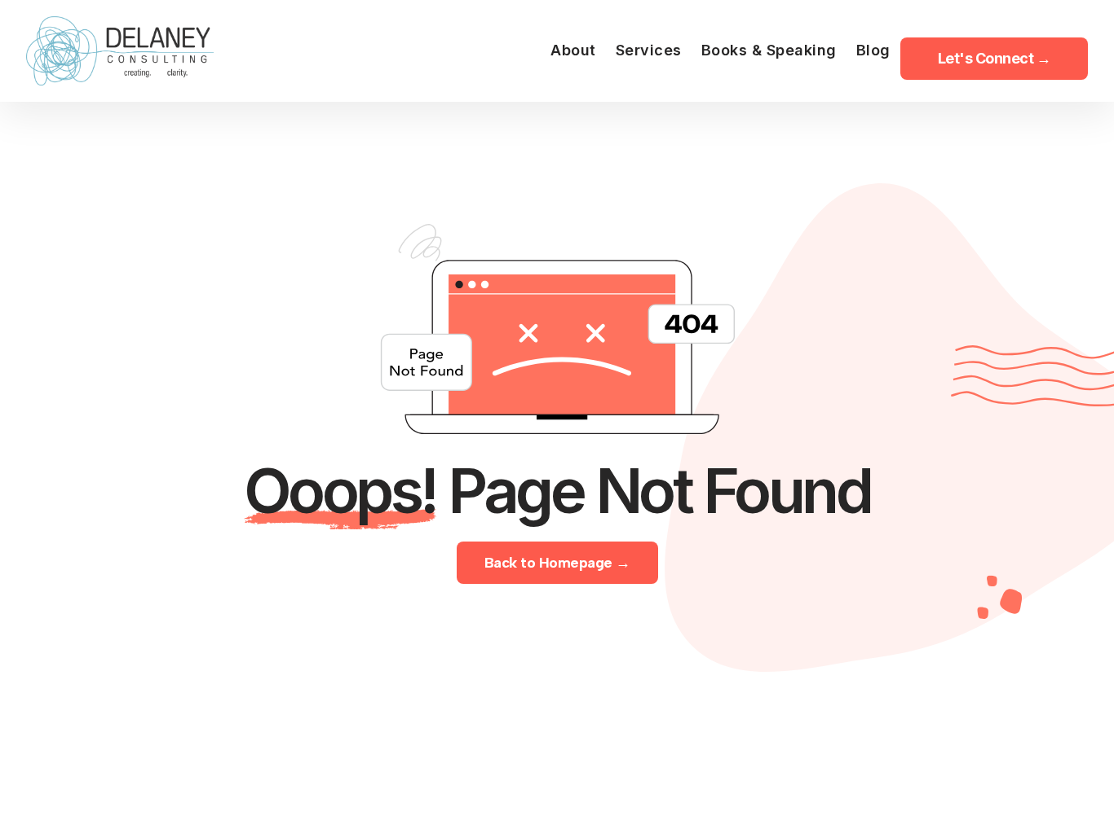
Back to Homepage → (557, 563)
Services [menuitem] (649, 50)
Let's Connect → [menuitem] (994, 58)
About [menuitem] (573, 50)
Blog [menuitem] (873, 50)
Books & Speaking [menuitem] (769, 50)
